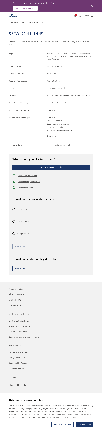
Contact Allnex (15, 305)
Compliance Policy (16, 368)
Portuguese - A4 (23, 233)
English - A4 (22, 209)
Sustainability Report (18, 363)
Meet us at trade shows (19, 321)
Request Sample (48, 167)
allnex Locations (16, 294)
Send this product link (27, 175)
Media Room (15, 299)
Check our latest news (18, 331)
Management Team (17, 358)
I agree (82, 424)
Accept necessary (62, 424)
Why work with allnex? (18, 352)
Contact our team (25, 188)
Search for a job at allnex (19, 326)
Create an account (25, 8)
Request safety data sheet (29, 181)
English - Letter (23, 221)
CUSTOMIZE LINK (69, 417)
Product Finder (17, 22)
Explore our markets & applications (24, 337)
